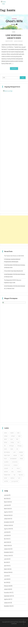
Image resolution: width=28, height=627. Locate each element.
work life (6, 481)
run (12, 468)
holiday (12, 442)
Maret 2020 (7, 545)
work (19, 478)
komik (5, 449)
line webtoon (7, 452)
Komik (13, 32)
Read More (14, 68)
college (5, 436)
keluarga (19, 446)
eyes (11, 439)
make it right (7, 455)
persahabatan (13, 458)
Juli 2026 (6, 495)
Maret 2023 (7, 508)
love (14, 452)
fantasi (5, 442)
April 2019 (6, 565)
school (18, 468)
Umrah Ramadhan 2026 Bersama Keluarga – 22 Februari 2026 (15, 275)
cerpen (12, 433)
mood (5, 458)
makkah (15, 455)
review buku (15, 462)
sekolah (6, 471)
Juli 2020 (6, 532)
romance (15, 465)
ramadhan (6, 462)
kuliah (11, 449)
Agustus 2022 (7, 512)
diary (19, 436)
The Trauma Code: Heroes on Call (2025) (14, 256)
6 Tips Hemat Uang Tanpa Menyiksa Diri (13, 271)
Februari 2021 (7, 515)
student (19, 471)
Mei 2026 (6, 498)
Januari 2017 (7, 602)
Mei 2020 (6, 539)
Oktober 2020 (7, 525)
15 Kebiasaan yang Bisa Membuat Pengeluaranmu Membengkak (12, 260)
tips (14, 475)
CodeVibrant (14, 623)
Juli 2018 (6, 576)
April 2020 (6, 542)
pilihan (21, 458)
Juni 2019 (6, 559)
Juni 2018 (6, 579)
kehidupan (11, 446)
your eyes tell (14, 481)
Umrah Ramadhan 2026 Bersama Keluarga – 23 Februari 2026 (15, 266)
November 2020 (8, 522)
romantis (6, 468)
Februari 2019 (7, 572)
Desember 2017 (8, 592)
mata (21, 455)
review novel (7, 465)
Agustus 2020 (7, 529)
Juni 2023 (6, 505)
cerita (5, 433)
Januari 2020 (7, 549)
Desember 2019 (8, 552)
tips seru (21, 475)
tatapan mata (7, 475)
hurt (18, 442)
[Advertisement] (14, 230)
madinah (21, 452)
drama (5, 439)
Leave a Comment (18, 41)
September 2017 (8, 596)
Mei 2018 (6, 582)
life (17, 449)
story (12, 471)
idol (5, 446)
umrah (5, 478)
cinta (18, 433)
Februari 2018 (7, 586)
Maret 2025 (7, 502)
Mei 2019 (6, 562)
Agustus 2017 (7, 599)
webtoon (12, 478)
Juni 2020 (6, 535)
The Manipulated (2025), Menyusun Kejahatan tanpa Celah (12, 281)
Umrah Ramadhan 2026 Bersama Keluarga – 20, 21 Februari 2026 (15, 287)
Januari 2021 (7, 518)
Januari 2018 (7, 589)
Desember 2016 (8, 606)
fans (17, 439)
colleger (13, 436)
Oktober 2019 (7, 555)
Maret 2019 (7, 569)
